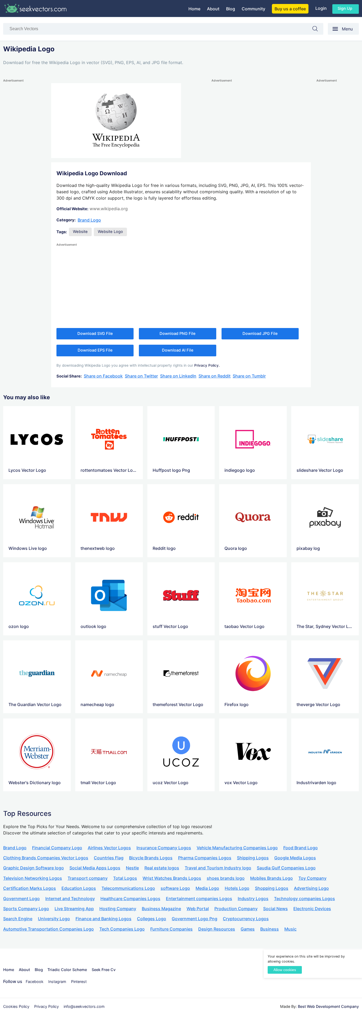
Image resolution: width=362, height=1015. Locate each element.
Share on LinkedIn (178, 376)
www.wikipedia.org (109, 208)
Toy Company (312, 878)
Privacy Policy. (207, 365)
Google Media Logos (295, 857)
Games (248, 929)
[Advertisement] (24, 162)
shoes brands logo (226, 878)
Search (317, 29)
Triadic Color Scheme (67, 969)
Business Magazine (161, 908)
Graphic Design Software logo (33, 867)
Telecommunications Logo (128, 888)
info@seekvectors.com (84, 1006)
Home (194, 8)
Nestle (132, 867)
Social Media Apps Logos (94, 867)
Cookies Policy (16, 1006)
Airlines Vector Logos (109, 847)
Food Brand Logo (300, 847)
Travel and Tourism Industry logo (218, 867)
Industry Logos (253, 898)
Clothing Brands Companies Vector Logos (45, 857)
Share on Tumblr (249, 376)
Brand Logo (89, 220)
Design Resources (216, 929)
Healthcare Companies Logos (130, 898)
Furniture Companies (171, 929)
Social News (275, 908)
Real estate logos (161, 867)
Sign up (345, 8)
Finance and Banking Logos (103, 918)
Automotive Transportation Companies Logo (48, 929)
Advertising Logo (311, 888)
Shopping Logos (271, 888)
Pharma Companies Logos (204, 857)
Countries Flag (108, 857)
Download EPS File (95, 350)
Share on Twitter (141, 376)
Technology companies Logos (304, 898)
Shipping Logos (253, 857)
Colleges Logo (151, 918)
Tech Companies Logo (122, 929)
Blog (230, 8)
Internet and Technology (70, 898)
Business (269, 929)
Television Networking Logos (32, 878)
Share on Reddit (214, 376)
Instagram (57, 981)
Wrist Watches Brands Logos (172, 878)
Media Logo (207, 888)
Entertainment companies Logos (199, 898)
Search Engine (17, 918)
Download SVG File (95, 333)
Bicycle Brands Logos (151, 857)
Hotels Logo (237, 888)
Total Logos (125, 878)
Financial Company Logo (57, 847)
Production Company (236, 908)
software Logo (175, 888)
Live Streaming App (74, 908)
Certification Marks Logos (29, 888)
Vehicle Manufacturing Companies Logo (237, 847)
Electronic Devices (312, 908)
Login (321, 8)
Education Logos (78, 888)
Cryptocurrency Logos (246, 918)
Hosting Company (117, 908)
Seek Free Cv (104, 969)
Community (253, 8)
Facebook (34, 981)
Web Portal (198, 908)
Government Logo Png (194, 918)
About (213, 8)
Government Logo (21, 898)
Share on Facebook (103, 376)
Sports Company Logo (26, 908)
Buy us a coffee (290, 8)
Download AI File (177, 350)
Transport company (88, 878)
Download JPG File (260, 333)
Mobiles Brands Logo (271, 878)
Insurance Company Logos (163, 847)
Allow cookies (284, 970)
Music (290, 929)
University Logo (54, 918)
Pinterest (79, 981)
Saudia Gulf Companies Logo (286, 867)
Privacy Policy (46, 1006)
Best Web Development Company (328, 1006)
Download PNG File (178, 333)
